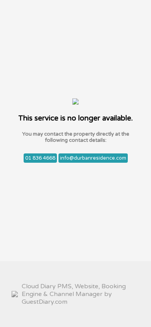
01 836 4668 (40, 158)
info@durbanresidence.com (93, 158)
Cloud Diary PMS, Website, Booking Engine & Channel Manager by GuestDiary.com (74, 294)
